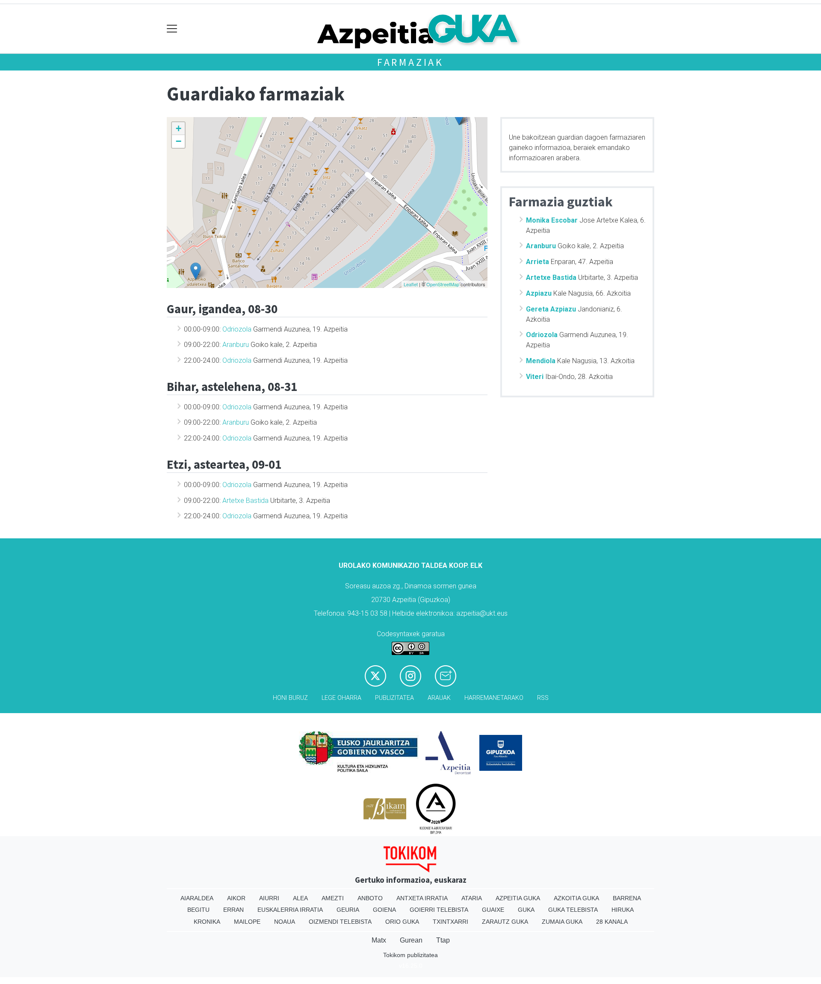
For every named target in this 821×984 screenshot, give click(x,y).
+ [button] (178, 128)
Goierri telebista (439, 909)
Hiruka (622, 909)
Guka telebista (573, 909)
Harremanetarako (493, 698)
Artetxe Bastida (245, 500)
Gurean (411, 940)
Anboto (370, 898)
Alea (300, 898)
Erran (233, 909)
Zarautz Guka (505, 921)
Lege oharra (341, 698)
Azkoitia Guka (576, 898)
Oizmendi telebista (340, 921)
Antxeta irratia (422, 898)
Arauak (439, 698)
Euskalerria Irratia (290, 909)
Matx (379, 940)
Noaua (284, 921)
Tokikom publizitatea (410, 955)
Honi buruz (290, 698)
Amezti (333, 898)
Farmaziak (410, 62)
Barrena (627, 898)
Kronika (207, 921)
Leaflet (411, 284)
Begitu (198, 909)
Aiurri (269, 898)
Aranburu (235, 345)
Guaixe (493, 909)
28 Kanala (612, 921)
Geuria (348, 909)
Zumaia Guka (562, 921)
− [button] (178, 141)
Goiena (384, 909)
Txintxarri (450, 921)
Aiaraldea (196, 898)
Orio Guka (402, 921)
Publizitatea (394, 698)
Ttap (443, 940)
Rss (543, 698)
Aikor (236, 898)
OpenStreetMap (442, 284)
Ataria (471, 898)
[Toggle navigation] (172, 28)
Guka (526, 909)
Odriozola (236, 329)
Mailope (247, 921)
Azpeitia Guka (518, 898)
